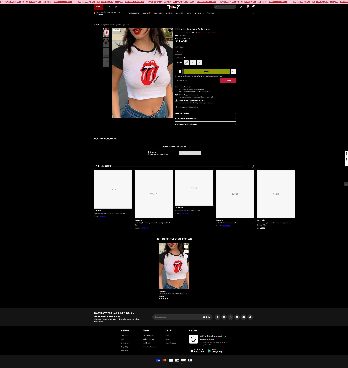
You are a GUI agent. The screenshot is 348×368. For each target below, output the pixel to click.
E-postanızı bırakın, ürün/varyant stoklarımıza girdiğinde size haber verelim (199, 76)
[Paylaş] (170, 30)
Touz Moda (182, 36)
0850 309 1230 (112, 12)
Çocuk (118, 7)
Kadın (98, 7)
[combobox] (227, 7)
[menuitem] (98, 7)
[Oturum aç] (241, 6)
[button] (252, 6)
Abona (228, 81)
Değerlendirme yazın (190, 153)
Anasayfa (96, 25)
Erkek (108, 7)
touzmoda (219, 220)
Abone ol (206, 317)
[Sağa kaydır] (253, 166)
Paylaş (170, 30)
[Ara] (225, 7)
